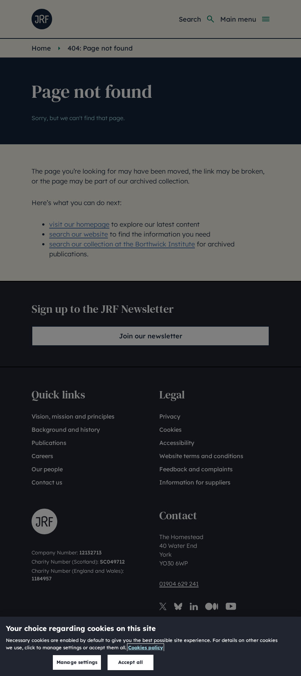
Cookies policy (145, 647)
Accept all (130, 662)
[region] (150, 646)
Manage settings (77, 662)
